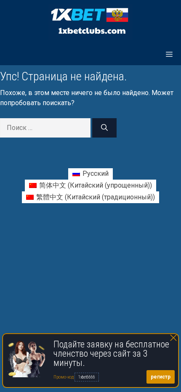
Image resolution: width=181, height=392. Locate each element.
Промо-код (64, 377)
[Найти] (104, 128)
